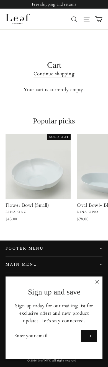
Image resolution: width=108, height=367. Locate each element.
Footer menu (25, 248)
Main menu (21, 264)
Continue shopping (54, 74)
